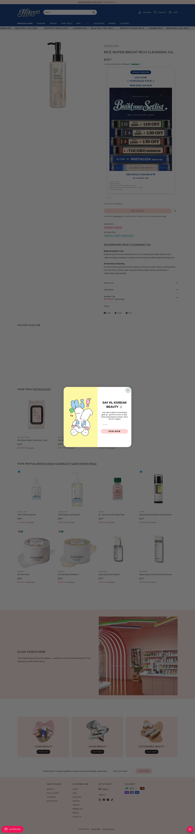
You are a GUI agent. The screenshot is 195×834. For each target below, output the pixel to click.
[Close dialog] (128, 390)
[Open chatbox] (190, 829)
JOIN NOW (114, 431)
